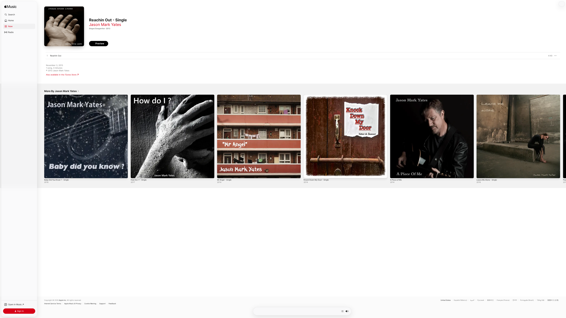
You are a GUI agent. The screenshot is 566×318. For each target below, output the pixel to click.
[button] (19, 14)
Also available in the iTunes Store (61, 74)
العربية (472, 300)
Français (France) (503, 300)
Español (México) (460, 300)
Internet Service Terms (52, 303)
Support (102, 303)
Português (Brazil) (527, 300)
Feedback (112, 303)
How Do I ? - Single (139, 96)
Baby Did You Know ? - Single (57, 96)
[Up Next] (342, 311)
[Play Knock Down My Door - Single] (307, 174)
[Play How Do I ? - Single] (134, 174)
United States (446, 300)
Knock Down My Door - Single (317, 96)
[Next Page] (563, 136)
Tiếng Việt (540, 300)
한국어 (515, 300)
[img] (10, 6)
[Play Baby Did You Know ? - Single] (48, 174)
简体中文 (490, 300)
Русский (480, 300)
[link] (61, 91)
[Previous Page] (41, 136)
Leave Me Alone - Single (488, 96)
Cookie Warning (90, 303)
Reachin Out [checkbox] (55, 55)
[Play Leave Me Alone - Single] (480, 174)
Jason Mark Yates (105, 24)
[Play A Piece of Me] (394, 174)
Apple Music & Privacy (72, 303)
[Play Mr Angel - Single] (221, 174)
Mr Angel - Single (225, 96)
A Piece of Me (396, 96)
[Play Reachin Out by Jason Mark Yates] (47, 55)
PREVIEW (549, 56)
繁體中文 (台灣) (553, 300)
